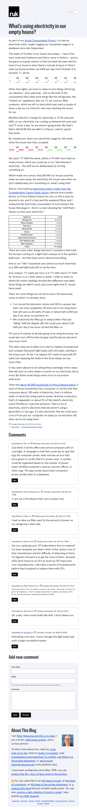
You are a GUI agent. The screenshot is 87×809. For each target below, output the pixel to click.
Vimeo (31, 801)
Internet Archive (61, 801)
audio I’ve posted (48, 753)
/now (52, 749)
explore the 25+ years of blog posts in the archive (39, 774)
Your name (15, 667)
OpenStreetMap (48, 801)
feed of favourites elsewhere (49, 784)
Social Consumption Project (40, 40)
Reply (14, 480)
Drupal (40, 803)
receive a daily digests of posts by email (39, 792)
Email (13, 676)
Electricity (15, 427)
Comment (15, 689)
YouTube (24, 801)
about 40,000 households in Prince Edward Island (47, 384)
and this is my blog (36, 736)
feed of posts (51, 780)
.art (71, 801)
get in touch (46, 760)
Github (46, 803)
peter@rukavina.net (23, 764)
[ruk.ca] (43, 11)
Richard (27, 632)
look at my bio (19, 753)
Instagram (16, 801)
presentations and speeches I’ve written (33, 756)
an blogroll (29, 796)
